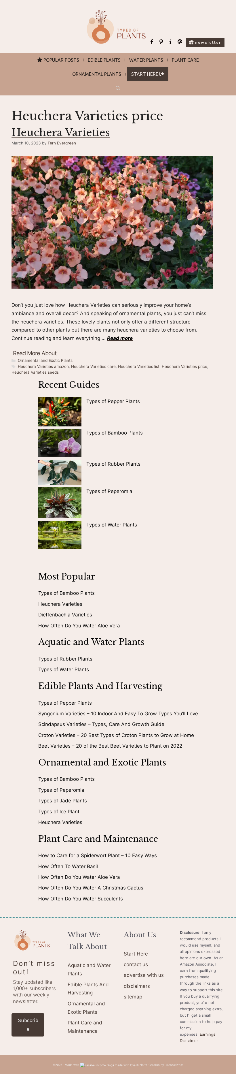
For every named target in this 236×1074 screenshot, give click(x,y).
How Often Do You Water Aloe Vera (79, 626)
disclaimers (137, 986)
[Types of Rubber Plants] (59, 473)
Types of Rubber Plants (113, 464)
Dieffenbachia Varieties (65, 615)
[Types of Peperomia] (59, 503)
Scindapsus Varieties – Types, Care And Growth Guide (101, 724)
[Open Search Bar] (118, 88)
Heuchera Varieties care (93, 366)
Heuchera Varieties (61, 132)
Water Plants (146, 60)
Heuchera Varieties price (184, 366)
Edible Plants (104, 60)
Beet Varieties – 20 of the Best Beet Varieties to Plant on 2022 (110, 746)
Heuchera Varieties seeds (35, 372)
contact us (136, 964)
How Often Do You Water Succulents (80, 899)
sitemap (133, 997)
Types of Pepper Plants (113, 401)
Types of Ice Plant (58, 812)
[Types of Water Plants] (59, 536)
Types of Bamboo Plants (114, 433)
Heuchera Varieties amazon (43, 366)
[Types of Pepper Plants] (59, 413)
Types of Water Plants (111, 525)
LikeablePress (174, 1065)
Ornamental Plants (96, 74)
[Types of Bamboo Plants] (59, 444)
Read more (120, 338)
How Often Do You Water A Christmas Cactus (90, 888)
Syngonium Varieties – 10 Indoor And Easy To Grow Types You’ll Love (118, 713)
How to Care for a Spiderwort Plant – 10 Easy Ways (97, 855)
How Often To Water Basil (68, 866)
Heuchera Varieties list (138, 366)
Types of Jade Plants (62, 801)
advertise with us (144, 975)
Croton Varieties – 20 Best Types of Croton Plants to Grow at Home (116, 735)
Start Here (136, 954)
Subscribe (28, 1024)
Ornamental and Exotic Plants (45, 360)
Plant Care (185, 60)
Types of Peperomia (109, 491)
